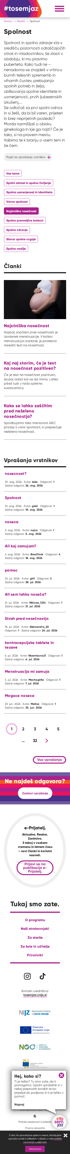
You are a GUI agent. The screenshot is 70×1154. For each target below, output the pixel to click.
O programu (35, 920)
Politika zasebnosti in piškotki (35, 1121)
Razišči (21, 21)
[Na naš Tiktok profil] (42, 976)
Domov (8, 21)
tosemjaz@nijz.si (35, 995)
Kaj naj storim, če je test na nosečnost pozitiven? (30, 365)
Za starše (35, 937)
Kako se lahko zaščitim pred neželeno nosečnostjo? (28, 411)
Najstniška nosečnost (26, 325)
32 (35, 740)
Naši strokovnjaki (35, 928)
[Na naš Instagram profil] (27, 976)
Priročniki (35, 955)
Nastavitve (35, 1148)
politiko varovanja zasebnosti (42, 1140)
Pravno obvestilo (35, 1128)
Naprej (19, 1104)
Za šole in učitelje (35, 946)
